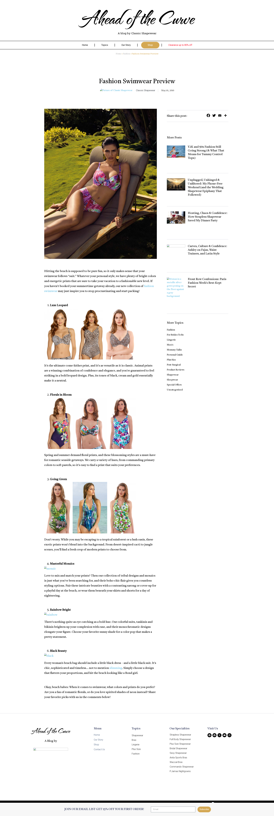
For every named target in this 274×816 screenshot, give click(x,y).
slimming (115, 668)
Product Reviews (175, 370)
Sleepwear (172, 380)
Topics (104, 45)
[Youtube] (224, 735)
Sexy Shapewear (178, 753)
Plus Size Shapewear (180, 744)
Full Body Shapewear (180, 739)
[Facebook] (214, 735)
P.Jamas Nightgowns (180, 771)
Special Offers (174, 385)
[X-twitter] (219, 735)
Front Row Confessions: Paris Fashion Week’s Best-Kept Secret (207, 283)
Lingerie (171, 340)
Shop (150, 45)
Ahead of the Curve (137, 17)
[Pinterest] (209, 735)
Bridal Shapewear (178, 748)
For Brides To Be (175, 335)
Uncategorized (175, 390)
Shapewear (173, 375)
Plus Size (171, 360)
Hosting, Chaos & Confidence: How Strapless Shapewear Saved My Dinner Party (207, 217)
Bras (134, 740)
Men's (170, 345)
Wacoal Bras (176, 762)
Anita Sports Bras (178, 757)
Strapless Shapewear (180, 734)
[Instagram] (229, 735)
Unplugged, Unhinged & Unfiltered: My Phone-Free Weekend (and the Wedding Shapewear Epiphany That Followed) (205, 187)
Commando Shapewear (182, 766)
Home (85, 45)
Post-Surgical (174, 365)
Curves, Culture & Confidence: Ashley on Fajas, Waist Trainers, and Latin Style (207, 250)
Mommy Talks (174, 350)
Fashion (126, 54)
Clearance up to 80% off (180, 45)
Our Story (126, 45)
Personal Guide (175, 355)
